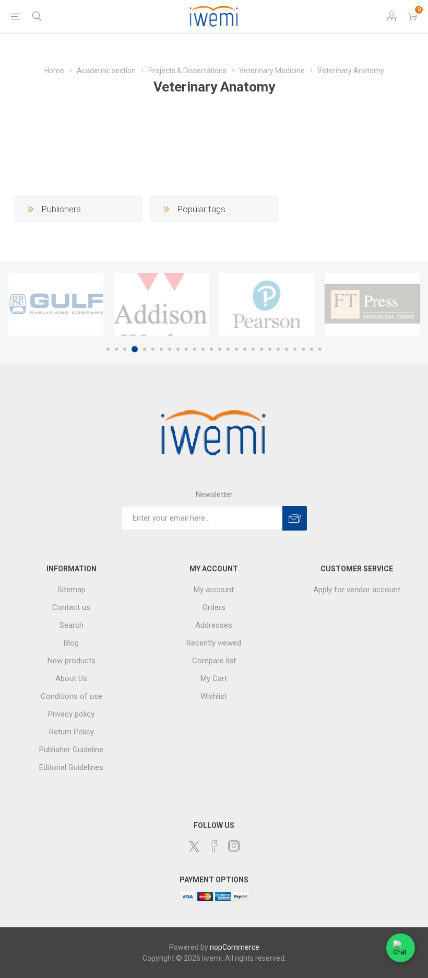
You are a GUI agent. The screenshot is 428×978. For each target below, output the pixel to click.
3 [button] (124, 349)
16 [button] (236, 349)
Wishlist (213, 696)
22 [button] (286, 349)
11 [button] (194, 349)
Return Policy (71, 732)
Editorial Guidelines (71, 767)
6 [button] (152, 349)
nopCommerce (234, 947)
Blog (71, 643)
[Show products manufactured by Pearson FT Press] (266, 304)
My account (214, 589)
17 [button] (244, 349)
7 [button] (161, 349)
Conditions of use (71, 696)
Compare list (214, 660)
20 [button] (269, 349)
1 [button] (108, 349)
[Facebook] (214, 845)
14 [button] (219, 349)
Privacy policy (71, 714)
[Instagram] (233, 845)
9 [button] (178, 349)
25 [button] (311, 349)
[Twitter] (194, 846)
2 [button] (116, 349)
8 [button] (169, 349)
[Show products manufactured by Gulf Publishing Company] (55, 304)
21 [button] (278, 349)
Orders (214, 607)
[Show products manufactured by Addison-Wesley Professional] (161, 304)
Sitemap (71, 589)
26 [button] (320, 349)
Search (72, 625)
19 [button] (261, 349)
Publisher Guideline (71, 749)
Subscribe (294, 518)
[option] (56, 304)
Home (54, 70)
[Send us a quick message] (400, 949)
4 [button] (135, 349)
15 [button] (228, 349)
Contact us (71, 607)
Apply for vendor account (356, 589)
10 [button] (186, 349)
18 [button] (253, 349)
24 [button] (303, 349)
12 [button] (203, 349)
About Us (71, 678)
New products (71, 660)
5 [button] (144, 349)
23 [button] (294, 349)
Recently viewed (213, 643)
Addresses (213, 625)
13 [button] (211, 349)
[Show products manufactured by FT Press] (372, 304)
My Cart (213, 678)
